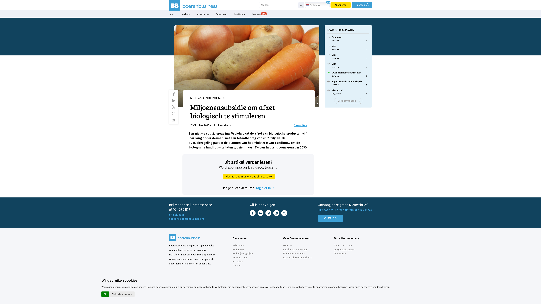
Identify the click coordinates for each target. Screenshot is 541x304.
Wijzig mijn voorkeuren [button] (122, 294)
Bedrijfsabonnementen (295, 249)
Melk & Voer (238, 249)
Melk (172, 14)
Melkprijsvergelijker (242, 253)
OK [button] (105, 294)
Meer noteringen (347, 101)
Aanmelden (330, 218)
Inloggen (360, 5)
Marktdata (239, 14)
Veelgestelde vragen (344, 249)
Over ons (287, 245)
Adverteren (340, 253)
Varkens (186, 14)
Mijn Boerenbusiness (294, 253)
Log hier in (263, 188)
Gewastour (221, 14)
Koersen (259, 14)
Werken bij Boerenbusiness (297, 257)
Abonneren (340, 5)
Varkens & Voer (240, 257)
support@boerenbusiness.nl (186, 218)
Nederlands (314, 5)
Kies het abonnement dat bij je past (247, 176)
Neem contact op (343, 245)
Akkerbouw (203, 14)
